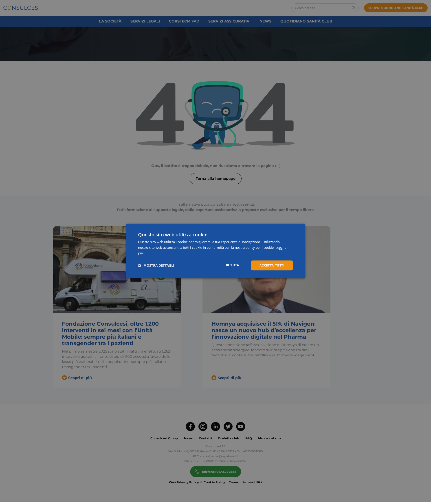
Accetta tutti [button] (271, 265)
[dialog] (215, 251)
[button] (156, 265)
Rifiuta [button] (232, 265)
